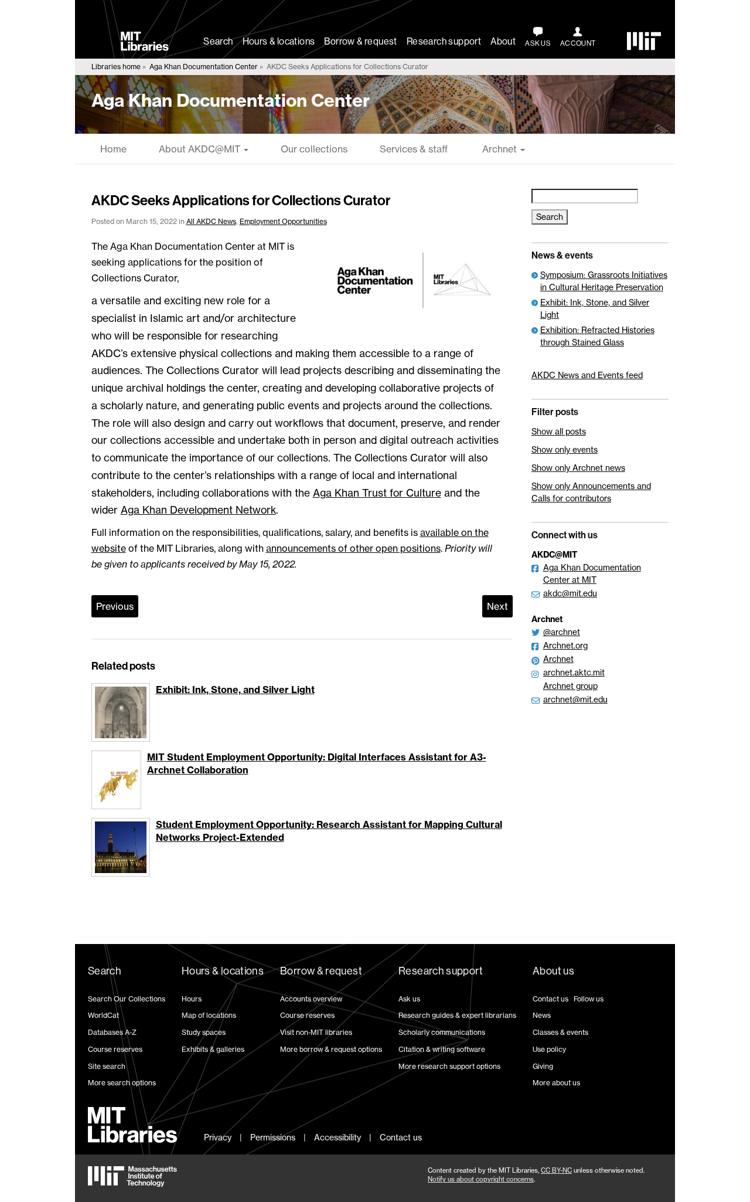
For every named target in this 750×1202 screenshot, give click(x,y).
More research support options (449, 1066)
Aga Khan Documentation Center (203, 66)
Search (218, 41)
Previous (115, 606)
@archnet (561, 632)
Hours (192, 998)
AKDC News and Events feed (587, 375)
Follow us (589, 998)
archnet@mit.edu (575, 699)
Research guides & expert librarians (457, 1015)
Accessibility (337, 1137)
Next (497, 606)
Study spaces (204, 1032)
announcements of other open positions (353, 548)
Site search (106, 1066)
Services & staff (414, 149)
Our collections (314, 149)
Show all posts (558, 431)
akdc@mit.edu (570, 593)
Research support (444, 41)
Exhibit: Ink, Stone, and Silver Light (235, 689)
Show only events (564, 449)
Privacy (217, 1137)
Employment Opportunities (283, 221)
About (503, 41)
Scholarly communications (441, 1032)
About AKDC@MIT (201, 149)
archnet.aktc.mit (574, 672)
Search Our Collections (126, 998)
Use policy (549, 1049)
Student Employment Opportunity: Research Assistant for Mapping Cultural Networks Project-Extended (329, 831)
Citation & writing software (441, 1049)
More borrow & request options (331, 1049)
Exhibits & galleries (213, 1049)
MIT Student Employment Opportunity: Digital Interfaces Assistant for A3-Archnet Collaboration (316, 763)
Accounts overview (311, 998)
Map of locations (209, 1015)
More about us (556, 1082)
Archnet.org (565, 645)
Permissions (272, 1137)
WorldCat (103, 1015)
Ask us (409, 998)
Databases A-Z (112, 1032)
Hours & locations (279, 41)
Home (113, 149)
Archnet (499, 149)
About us (553, 971)
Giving (543, 1066)
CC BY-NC (556, 1170)
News (542, 1015)
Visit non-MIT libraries (316, 1032)
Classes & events (560, 1032)
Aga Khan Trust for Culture (377, 493)
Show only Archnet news (578, 468)
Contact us (550, 998)
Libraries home (116, 66)
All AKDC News (211, 221)
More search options (122, 1082)
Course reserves (115, 1049)
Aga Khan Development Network (198, 510)
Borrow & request (360, 41)
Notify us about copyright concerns (481, 1179)
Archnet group (570, 686)
